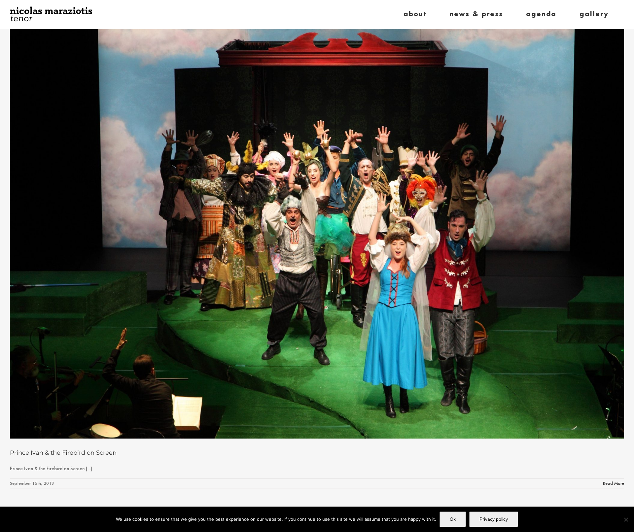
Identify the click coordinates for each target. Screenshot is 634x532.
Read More (613, 483)
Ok (453, 519)
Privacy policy (493, 519)
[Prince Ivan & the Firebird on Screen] (317, 234)
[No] (625, 519)
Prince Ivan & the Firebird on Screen (63, 452)
